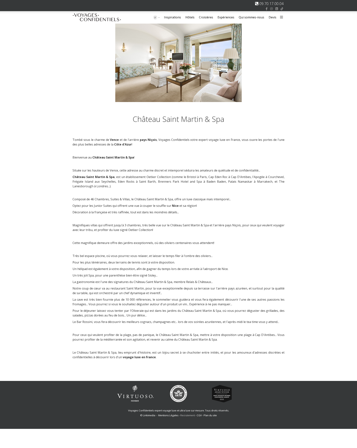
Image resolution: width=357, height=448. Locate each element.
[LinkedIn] (276, 9)
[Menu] (281, 17)
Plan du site (210, 415)
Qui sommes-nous (251, 17)
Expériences (226, 17)
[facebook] (267, 9)
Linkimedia (149, 415)
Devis (272, 17)
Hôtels (189, 17)
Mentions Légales (168, 415)
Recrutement (187, 415)
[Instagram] (271, 9)
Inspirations (172, 17)
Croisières (206, 17)
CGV (199, 415)
